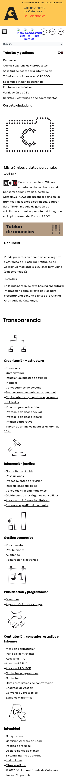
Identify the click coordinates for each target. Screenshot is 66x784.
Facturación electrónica (22, 560)
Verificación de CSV (16, 92)
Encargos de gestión (19, 688)
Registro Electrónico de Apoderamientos (30, 98)
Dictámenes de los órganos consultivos (32, 495)
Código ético (14, 736)
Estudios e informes (19, 697)
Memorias (12, 599)
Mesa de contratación (21, 649)
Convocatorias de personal (24, 387)
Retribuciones (15, 550)
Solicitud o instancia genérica (23, 82)
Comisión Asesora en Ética (24, 741)
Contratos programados (22, 673)
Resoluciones (15, 476)
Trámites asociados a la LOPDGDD (26, 76)
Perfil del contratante (20, 654)
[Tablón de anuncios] (33, 235)
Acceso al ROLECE (18, 668)
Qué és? (10, 174)
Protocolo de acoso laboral (24, 417)
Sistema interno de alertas (23, 755)
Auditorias (13, 555)
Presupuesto (14, 545)
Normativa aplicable (19, 471)
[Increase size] (23, 36)
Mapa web (23, 775)
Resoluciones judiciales (21, 486)
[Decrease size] (36, 36)
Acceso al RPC (15, 658)
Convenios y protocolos (22, 693)
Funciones (13, 368)
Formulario (11, 278)
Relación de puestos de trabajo (27, 378)
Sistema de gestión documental (27, 505)
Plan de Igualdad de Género (24, 407)
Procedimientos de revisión (24, 481)
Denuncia (9, 60)
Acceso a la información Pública (27, 500)
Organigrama (15, 373)
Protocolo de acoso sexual (24, 412)
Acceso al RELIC (17, 663)
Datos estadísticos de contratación (29, 683)
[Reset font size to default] (29, 39)
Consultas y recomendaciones (26, 490)
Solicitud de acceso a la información (27, 71)
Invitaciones (14, 760)
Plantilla (11, 383)
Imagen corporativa (19, 422)
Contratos (12, 678)
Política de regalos (18, 746)
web (24, 286)
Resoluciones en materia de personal (31, 392)
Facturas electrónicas (17, 87)
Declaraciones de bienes (22, 750)
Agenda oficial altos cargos (24, 604)
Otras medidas (16, 765)
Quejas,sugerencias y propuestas (25, 65)
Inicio (10, 775)
